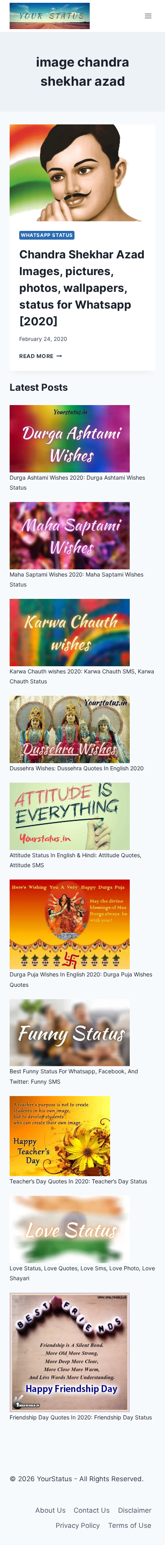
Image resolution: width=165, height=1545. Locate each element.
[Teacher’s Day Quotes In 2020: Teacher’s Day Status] (82, 1136)
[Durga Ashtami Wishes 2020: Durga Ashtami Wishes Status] (82, 438)
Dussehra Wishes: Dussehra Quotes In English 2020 (77, 768)
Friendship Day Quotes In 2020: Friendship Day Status (81, 1417)
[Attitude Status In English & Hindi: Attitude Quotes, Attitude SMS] (82, 816)
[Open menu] (148, 16)
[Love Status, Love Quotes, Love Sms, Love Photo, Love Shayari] (82, 1229)
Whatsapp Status (47, 235)
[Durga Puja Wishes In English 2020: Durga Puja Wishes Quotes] (82, 924)
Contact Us (92, 1510)
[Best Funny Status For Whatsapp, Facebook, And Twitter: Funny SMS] (82, 1033)
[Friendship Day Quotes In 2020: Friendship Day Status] (82, 1352)
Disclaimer (134, 1510)
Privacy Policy (78, 1525)
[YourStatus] (50, 16)
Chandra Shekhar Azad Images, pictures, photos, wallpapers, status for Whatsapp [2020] (82, 288)
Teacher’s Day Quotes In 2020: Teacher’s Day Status (78, 1181)
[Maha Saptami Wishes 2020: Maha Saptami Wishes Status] (82, 535)
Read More (40, 356)
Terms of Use (129, 1525)
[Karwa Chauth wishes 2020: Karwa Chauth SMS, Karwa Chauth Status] (82, 632)
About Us (50, 1510)
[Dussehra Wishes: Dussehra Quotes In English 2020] (82, 729)
